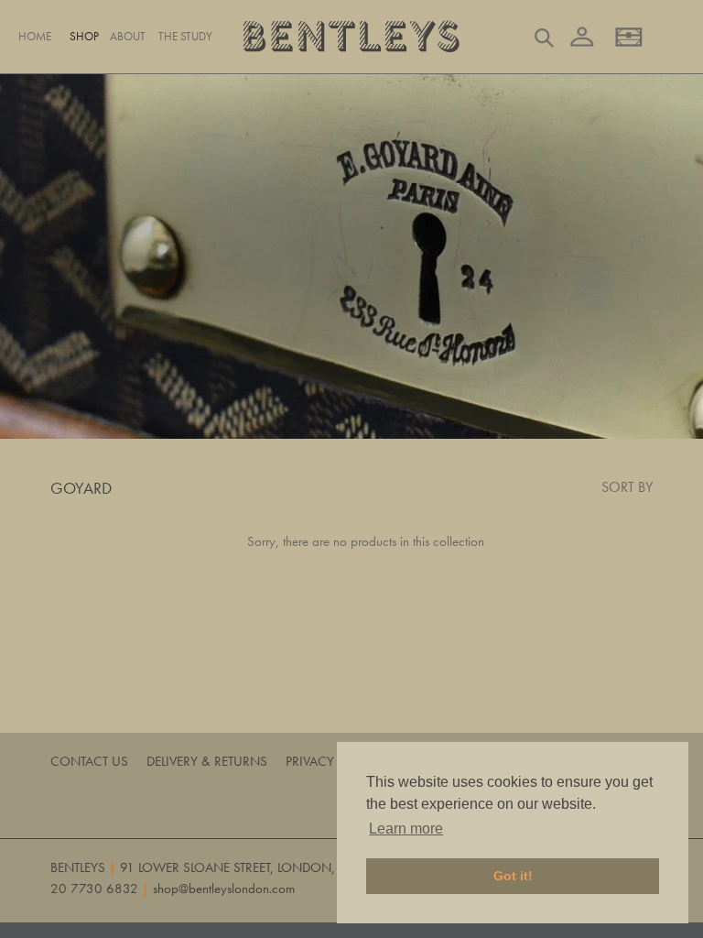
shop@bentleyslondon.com (224, 888)
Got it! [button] (513, 875)
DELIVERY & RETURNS (206, 761)
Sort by (627, 486)
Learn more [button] (406, 828)
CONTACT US (89, 761)
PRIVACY (310, 761)
